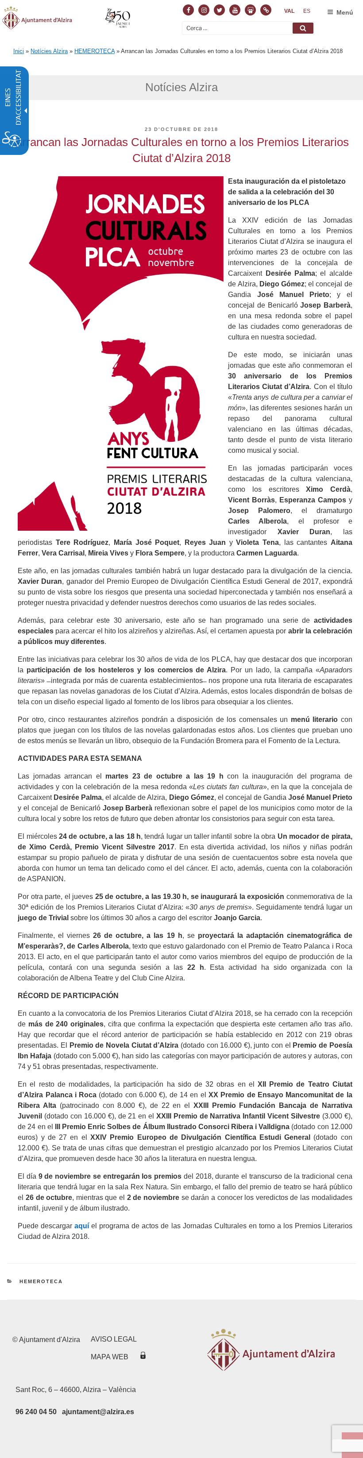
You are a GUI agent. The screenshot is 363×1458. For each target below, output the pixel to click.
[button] (303, 28)
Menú (344, 12)
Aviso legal (114, 1339)
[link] (289, 11)
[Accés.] (143, 1357)
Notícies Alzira (49, 51)
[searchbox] (248, 28)
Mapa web (109, 1357)
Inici (18, 51)
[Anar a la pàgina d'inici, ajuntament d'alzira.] (67, 19)
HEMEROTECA (94, 51)
